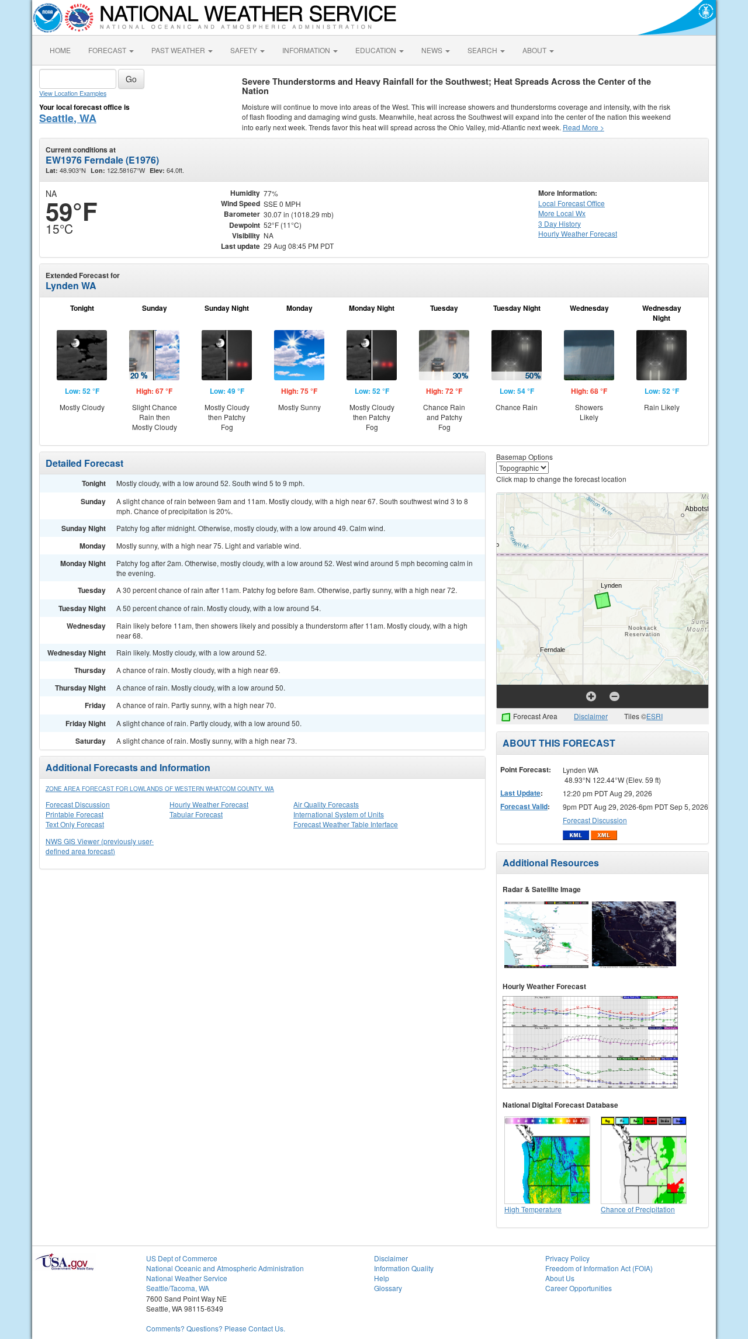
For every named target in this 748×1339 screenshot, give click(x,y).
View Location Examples (72, 93)
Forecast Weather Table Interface (345, 824)
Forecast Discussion (78, 804)
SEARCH (483, 50)
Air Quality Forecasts (326, 804)
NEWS (432, 50)
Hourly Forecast (577, 233)
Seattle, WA (67, 118)
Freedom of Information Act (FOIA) (599, 1268)
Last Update (520, 793)
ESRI (654, 716)
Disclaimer (591, 716)
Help (381, 1278)
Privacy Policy (567, 1258)
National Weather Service (186, 1278)
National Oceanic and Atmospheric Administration (225, 1268)
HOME (60, 50)
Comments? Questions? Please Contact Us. (215, 1328)
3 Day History (559, 223)
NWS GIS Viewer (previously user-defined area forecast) (100, 846)
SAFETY (244, 50)
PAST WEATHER (179, 50)
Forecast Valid (524, 806)
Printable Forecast (74, 814)
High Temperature (533, 1209)
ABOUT (535, 50)
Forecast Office (571, 203)
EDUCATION (376, 50)
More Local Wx (562, 213)
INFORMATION (307, 50)
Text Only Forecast (75, 824)
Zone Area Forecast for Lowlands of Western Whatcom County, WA (160, 789)
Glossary (388, 1288)
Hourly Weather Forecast (208, 804)
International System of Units (338, 814)
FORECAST (108, 50)
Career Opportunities (578, 1288)
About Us (559, 1278)
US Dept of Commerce (181, 1258)
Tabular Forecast (196, 814)
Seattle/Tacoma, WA (177, 1288)
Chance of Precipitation (638, 1209)
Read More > (583, 127)
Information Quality (404, 1268)
